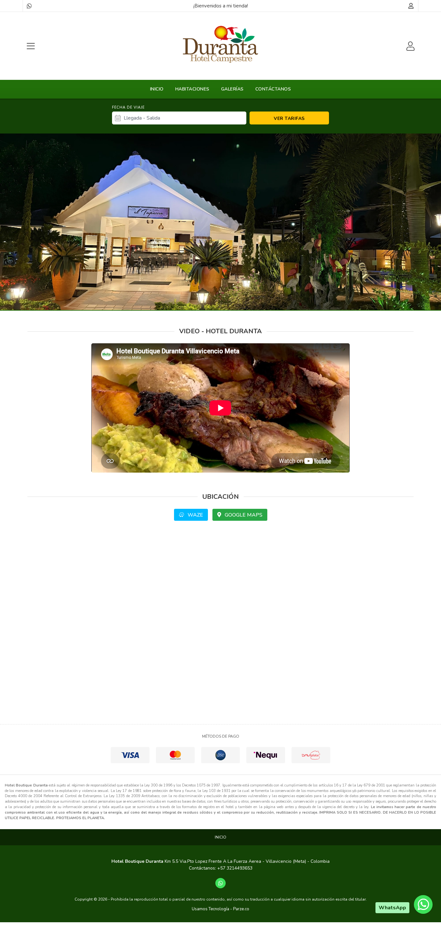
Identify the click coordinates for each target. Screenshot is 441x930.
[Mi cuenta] (411, 6)
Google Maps (242, 514)
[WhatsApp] (29, 6)
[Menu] (30, 46)
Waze (194, 514)
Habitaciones (192, 89)
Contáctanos (273, 89)
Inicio (157, 89)
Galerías (232, 89)
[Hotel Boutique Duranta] (220, 44)
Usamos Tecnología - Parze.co (220, 909)
